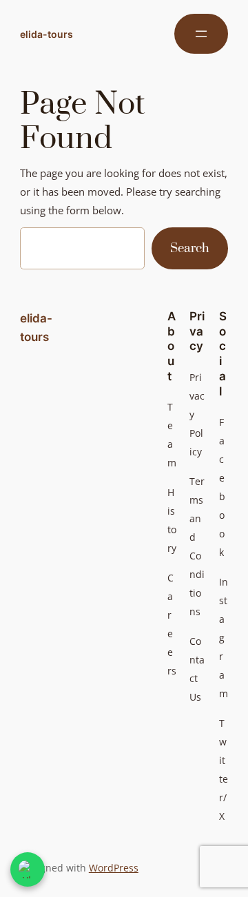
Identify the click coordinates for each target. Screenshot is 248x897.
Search (189, 248)
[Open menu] (201, 34)
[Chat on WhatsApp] (27, 869)
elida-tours (46, 34)
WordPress (113, 867)
